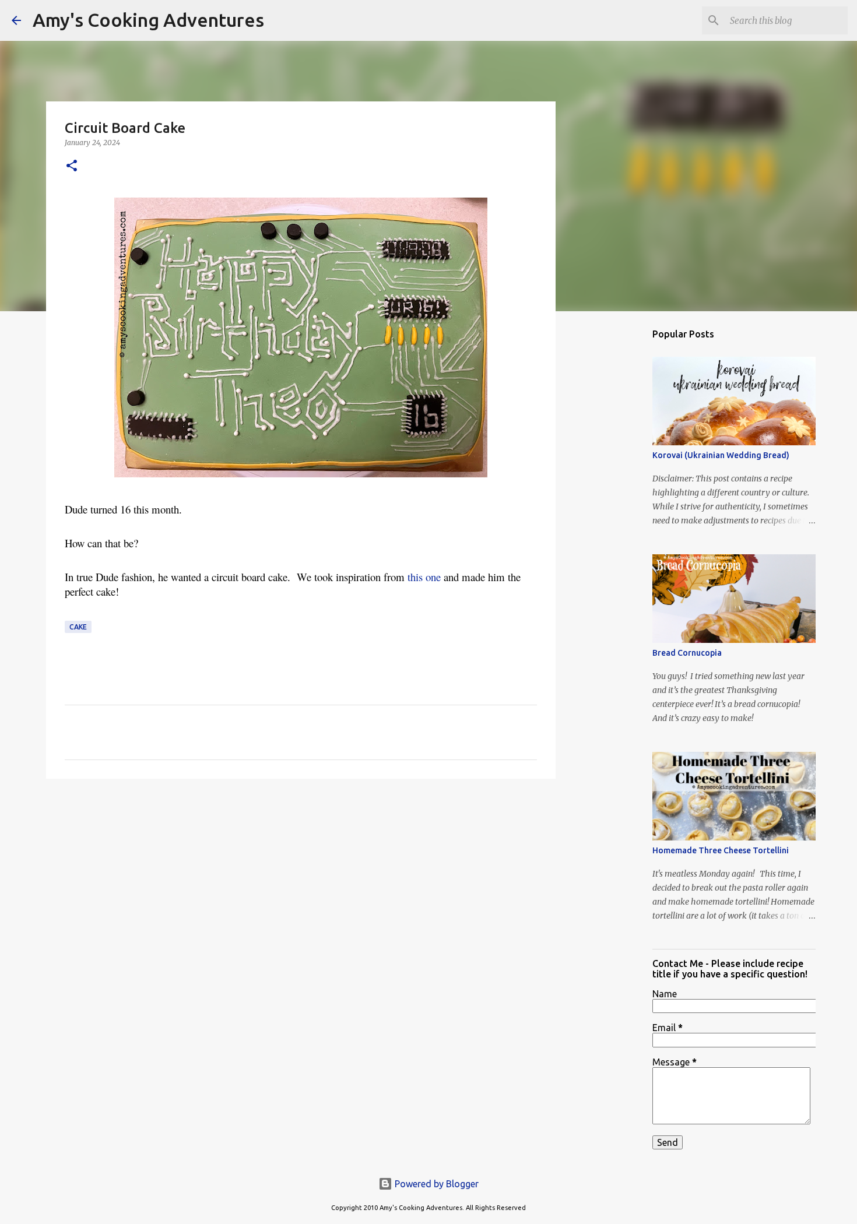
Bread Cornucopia (687, 652)
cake (78, 627)
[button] (72, 166)
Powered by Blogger (435, 1184)
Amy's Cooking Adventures (148, 19)
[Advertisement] (300, 877)
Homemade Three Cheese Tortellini (720, 850)
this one (426, 576)
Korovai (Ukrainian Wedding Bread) (720, 455)
